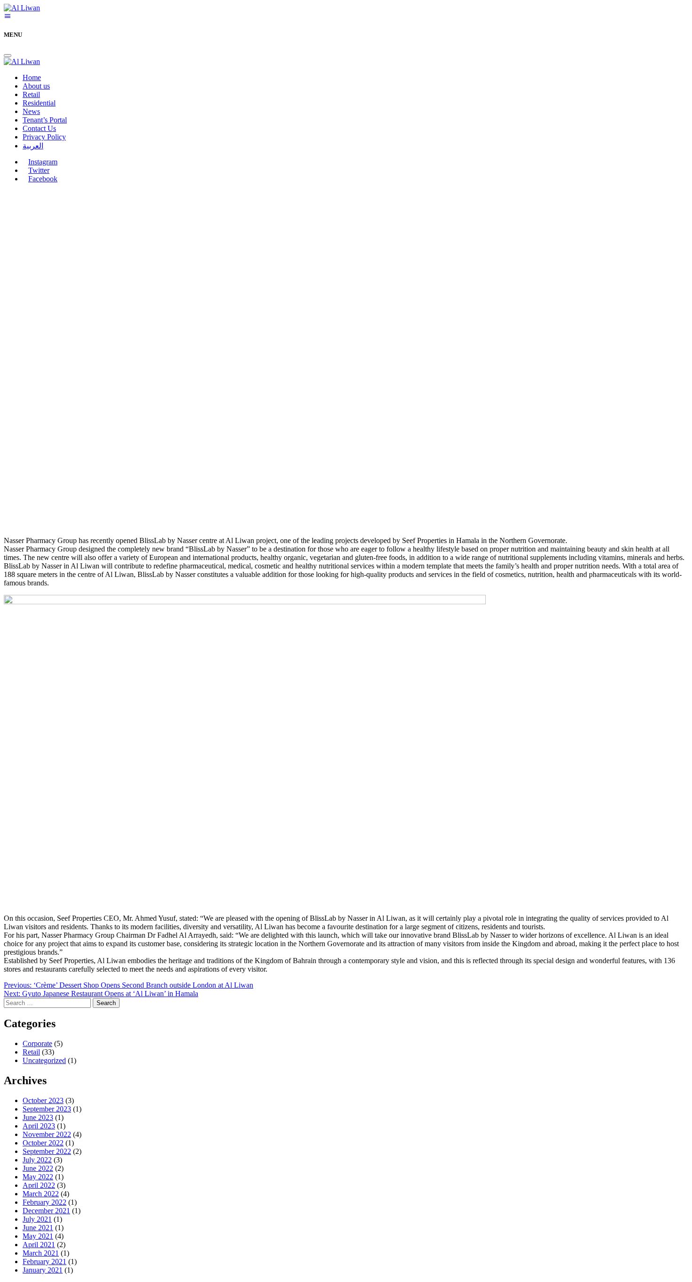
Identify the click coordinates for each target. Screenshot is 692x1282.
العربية (33, 146)
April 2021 (39, 1245)
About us (36, 86)
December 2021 (46, 1211)
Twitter (38, 170)
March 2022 (41, 1194)
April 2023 (39, 1126)
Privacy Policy (44, 137)
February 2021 (44, 1262)
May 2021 (38, 1236)
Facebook (42, 179)
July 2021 (37, 1219)
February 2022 (44, 1202)
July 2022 (37, 1160)
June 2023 (38, 1117)
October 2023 (43, 1100)
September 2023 (47, 1109)
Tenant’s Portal (45, 120)
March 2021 (41, 1253)
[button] (7, 16)
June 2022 (38, 1168)
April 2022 (39, 1185)
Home (32, 77)
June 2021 (38, 1228)
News (31, 111)
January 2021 (43, 1270)
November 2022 (47, 1134)
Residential (39, 103)
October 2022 (43, 1143)
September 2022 (47, 1151)
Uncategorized (44, 1060)
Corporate (37, 1043)
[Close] (7, 55)
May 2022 (38, 1177)
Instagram (42, 162)
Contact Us (39, 128)
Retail (31, 94)
